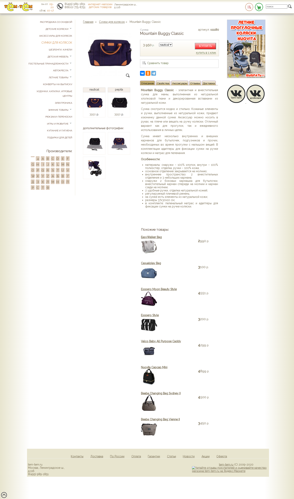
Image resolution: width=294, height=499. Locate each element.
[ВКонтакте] (142, 73)
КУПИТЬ (205, 46)
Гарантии (154, 456)
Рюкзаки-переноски (58, 116)
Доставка (209, 83)
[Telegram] (153, 73)
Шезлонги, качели (60, 49)
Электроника (63, 103)
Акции (206, 456)
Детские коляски (57, 29)
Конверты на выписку (57, 84)
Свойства (163, 83)
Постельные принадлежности (48, 63)
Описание (147, 83)
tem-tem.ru (226, 464)
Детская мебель (58, 56)
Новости (189, 456)
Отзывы (195, 83)
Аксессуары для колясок (55, 35)
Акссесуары (179, 83)
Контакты (77, 456)
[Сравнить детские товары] (249, 7)
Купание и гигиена (59, 130)
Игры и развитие (58, 123)
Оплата (136, 456)
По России (117, 456)
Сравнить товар (158, 63)
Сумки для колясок (112, 21)
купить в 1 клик (206, 52)
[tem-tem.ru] (18, 10)
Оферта (221, 456)
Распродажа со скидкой (56, 22)
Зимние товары (58, 110)
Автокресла (61, 70)
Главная (88, 21)
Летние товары (59, 77)
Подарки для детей (59, 137)
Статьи (171, 456)
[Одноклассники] (148, 73)
